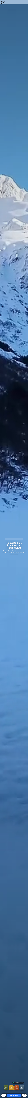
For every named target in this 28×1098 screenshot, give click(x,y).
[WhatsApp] (24, 1095)
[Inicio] (4, 2)
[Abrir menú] (25, 2)
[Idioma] (3, 1095)
